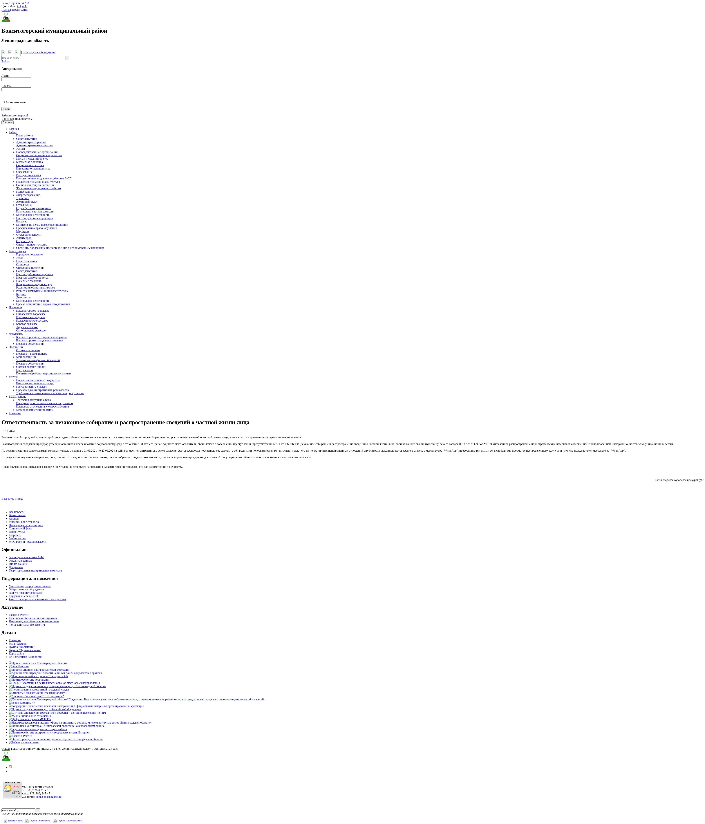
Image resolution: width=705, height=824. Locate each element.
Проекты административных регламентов (42, 390)
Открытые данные (20, 560)
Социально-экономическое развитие (39, 155)
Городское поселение (29, 254)
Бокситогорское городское (32, 310)
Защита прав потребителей (26, 592)
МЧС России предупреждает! (27, 541)
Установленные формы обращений (38, 360)
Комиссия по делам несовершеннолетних (42, 224)
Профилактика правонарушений (36, 228)
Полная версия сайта (14, 9)
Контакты (15, 413)
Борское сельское (26, 323)
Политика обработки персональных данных (43, 373)
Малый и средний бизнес (32, 158)
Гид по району (18, 563)
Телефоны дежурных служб (33, 399)
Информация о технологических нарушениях (44, 403)
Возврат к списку (12, 498)
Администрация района (31, 142)
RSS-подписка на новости (25, 656)
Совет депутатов (26, 138)
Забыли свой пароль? (14, 115)
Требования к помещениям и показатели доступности (50, 393)
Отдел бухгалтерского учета (33, 208)
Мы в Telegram (18, 643)
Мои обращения (26, 356)
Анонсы (14, 518)
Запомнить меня (16, 102)
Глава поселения (26, 261)
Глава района (24, 135)
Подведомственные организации (37, 152)
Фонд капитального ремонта (27, 624)
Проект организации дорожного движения (43, 304)
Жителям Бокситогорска (24, 521)
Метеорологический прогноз (34, 409)
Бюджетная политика (29, 161)
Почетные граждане (28, 280)
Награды (21, 221)
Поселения (15, 307)
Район (13, 132)
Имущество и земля (28, 175)
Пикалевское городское (31, 313)
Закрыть (7, 122)
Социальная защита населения (35, 185)
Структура (22, 264)
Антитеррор (23, 237)
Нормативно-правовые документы (38, 380)
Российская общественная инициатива (33, 618)
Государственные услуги (31, 386)
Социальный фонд (20, 528)
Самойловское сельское (31, 330)
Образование (24, 171)
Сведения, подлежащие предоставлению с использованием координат (60, 247)
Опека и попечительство (31, 244)
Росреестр (15, 535)
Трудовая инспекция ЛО (24, 596)
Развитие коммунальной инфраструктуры (42, 290)
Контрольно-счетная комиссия (35, 211)
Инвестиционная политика (33, 168)
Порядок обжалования (30, 343)
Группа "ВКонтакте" (22, 646)
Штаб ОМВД (17, 531)
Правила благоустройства (32, 277)
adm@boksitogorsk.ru (49, 796)
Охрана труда (24, 241)
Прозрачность (24, 370)
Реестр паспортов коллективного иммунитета (37, 599)
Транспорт (22, 198)
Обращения (16, 347)
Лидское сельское (27, 327)
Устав (19, 257)
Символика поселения (30, 267)
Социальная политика (30, 165)
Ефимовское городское (30, 317)
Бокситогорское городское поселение (39, 340)
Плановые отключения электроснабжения (42, 406)
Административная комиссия (34, 145)
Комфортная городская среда (34, 284)
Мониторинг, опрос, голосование (30, 586)
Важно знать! (17, 515)
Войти (5, 61)
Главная (14, 128)
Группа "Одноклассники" (25, 650)
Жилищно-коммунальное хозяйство (38, 188)
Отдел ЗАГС (24, 204)
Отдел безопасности (28, 234)
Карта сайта (16, 653)
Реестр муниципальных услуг (35, 383)
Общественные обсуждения (26, 589)
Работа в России (19, 614)
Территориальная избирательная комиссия (35, 570)
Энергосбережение (28, 194)
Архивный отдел (26, 201)
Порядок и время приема (31, 353)
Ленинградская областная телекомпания (34, 621)
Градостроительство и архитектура (38, 181)
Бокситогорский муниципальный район (41, 337)
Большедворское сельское (32, 320)
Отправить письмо (28, 350)
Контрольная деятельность (32, 214)
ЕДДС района (17, 396)
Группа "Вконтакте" (40, 820)
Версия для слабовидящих (39, 52)
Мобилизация (17, 538)
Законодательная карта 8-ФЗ (26, 557)
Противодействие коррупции (34, 218)
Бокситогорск (17, 251)
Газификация (24, 191)
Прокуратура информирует (26, 525)
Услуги (20, 148)
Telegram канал (16, 820)
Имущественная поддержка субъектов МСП (44, 178)
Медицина (22, 231)
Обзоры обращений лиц (31, 366)
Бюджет (21, 294)
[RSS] (10, 767)
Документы (23, 297)
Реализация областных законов (35, 287)
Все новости (16, 511)
